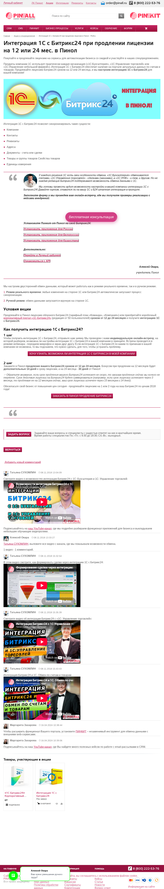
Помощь (99, 869)
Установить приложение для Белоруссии (51, 234)
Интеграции (62, 3)
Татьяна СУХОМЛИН (16, 544)
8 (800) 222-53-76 (147, 3)
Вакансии (70, 882)
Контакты (91, 3)
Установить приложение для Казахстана (51, 240)
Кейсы (94, 28)
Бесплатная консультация (91, 217)
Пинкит (34, 28)
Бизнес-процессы (57, 28)
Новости (100, 885)
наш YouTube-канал (40, 528)
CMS (20, 28)
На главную (10, 869)
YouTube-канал (43, 746)
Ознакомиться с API (37, 261)
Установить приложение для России (48, 229)
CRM (9, 28)
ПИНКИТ (81, 731)
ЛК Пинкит (37, 3)
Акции (49, 3)
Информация (71, 869)
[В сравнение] (61, 804)
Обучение (111, 28)
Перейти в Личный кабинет (42, 255)
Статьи (99, 882)
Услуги (79, 28)
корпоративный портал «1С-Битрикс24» (27, 318)
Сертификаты (72, 885)
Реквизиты (77, 3)
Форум (128, 28)
